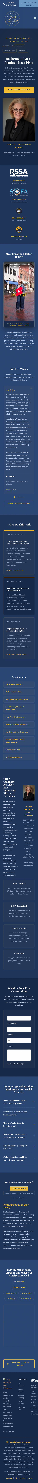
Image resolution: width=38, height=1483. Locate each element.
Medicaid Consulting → (14, 757)
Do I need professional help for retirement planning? (15, 1158)
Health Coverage (10, 1193)
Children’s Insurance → (14, 750)
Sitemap (9, 1478)
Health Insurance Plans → (14, 692)
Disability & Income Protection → (17, 724)
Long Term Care (21, 1408)
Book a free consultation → (17, 655)
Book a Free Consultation (19, 90)
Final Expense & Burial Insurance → (18, 732)
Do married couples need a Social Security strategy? (14, 1135)
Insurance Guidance (19, 1198)
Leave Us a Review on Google (20, 1363)
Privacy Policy (20, 1478)
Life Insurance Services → (14, 684)
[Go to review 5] (21, 497)
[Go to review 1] (14, 497)
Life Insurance (21, 1384)
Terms (29, 1478)
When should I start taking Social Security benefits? (15, 1102)
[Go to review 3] (18, 497)
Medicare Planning (21, 1396)
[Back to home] (12, 18)
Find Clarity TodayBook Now (30, 3)
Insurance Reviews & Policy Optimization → (15, 740)
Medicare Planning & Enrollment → (18, 699)
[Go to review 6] (23, 497)
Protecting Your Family (19, 1188)
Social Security (21, 1402)
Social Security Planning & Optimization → (15, 708)
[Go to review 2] (16, 497)
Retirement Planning (26, 1193)
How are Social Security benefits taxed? (13, 1124)
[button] (35, 18)
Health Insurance (21, 1390)
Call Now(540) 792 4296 (11, 3)
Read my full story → (14, 570)
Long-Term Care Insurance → (16, 717)
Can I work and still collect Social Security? (15, 1113)
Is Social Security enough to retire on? (15, 1147)
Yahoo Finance (9, 51)
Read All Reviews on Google (19, 503)
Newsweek (19, 46)
